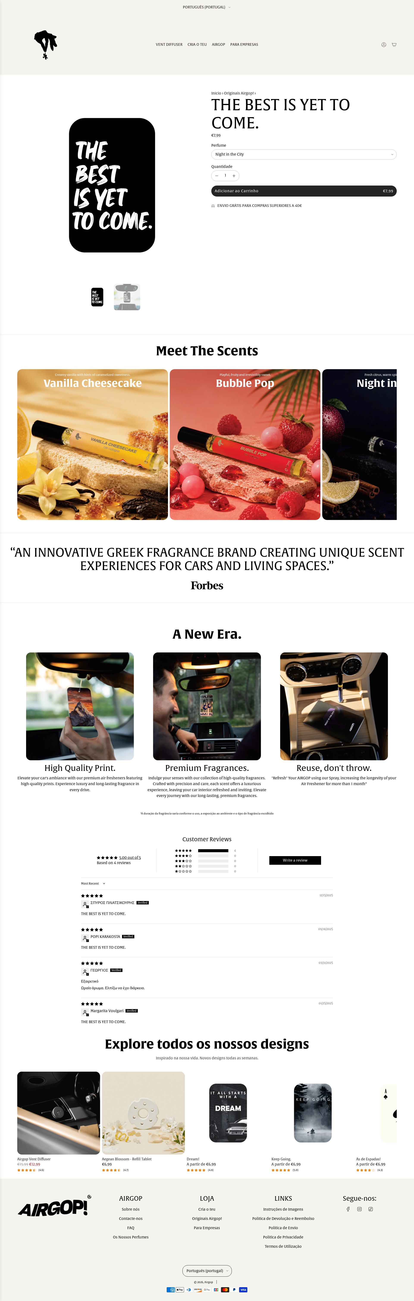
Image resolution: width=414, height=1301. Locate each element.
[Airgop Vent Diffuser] (58, 1113)
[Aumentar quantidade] (234, 176)
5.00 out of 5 (130, 857)
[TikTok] (370, 1209)
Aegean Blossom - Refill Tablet (127, 1159)
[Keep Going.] (312, 1113)
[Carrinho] (394, 44)
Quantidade (221, 166)
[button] (22, 185)
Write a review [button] (295, 860)
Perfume (218, 145)
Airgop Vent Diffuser (34, 1159)
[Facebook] (348, 1209)
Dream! (193, 1159)
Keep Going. (281, 1159)
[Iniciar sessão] (384, 44)
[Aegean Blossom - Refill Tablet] (143, 1113)
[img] (92, 896)
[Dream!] (228, 1113)
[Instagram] (359, 1209)
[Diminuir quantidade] (217, 176)
